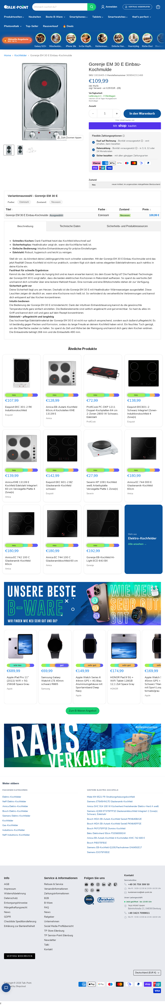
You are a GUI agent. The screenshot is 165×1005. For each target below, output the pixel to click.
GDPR (7, 916)
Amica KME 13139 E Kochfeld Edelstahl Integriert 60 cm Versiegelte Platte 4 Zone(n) (21, 487)
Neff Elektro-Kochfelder (14, 801)
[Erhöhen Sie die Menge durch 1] (117, 113)
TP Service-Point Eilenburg (58, 935)
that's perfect (140, 17)
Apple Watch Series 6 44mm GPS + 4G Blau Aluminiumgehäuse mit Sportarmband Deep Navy (89, 684)
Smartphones (77, 17)
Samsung (45, 688)
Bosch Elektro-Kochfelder (15, 811)
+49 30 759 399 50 (139, 884)
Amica (49, 418)
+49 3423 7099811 (139, 913)
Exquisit (9, 415)
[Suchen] (91, 7)
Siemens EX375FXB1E (98, 852)
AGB (6, 884)
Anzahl (92, 106)
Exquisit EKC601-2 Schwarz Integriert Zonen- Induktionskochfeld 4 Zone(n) (142, 412)
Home (7, 55)
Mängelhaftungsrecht (15, 907)
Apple (9, 688)
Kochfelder (21, 55)
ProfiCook (91, 421)
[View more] (82, 603)
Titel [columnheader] (8, 209)
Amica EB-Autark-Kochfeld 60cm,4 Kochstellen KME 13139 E (61, 410)
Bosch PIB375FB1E (97, 842)
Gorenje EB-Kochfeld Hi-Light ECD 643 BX (101, 559)
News (7, 912)
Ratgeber (49, 916)
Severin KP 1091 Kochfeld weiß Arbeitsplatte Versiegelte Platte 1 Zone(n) (102, 485)
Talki (46, 944)
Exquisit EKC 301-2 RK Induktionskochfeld (18, 408)
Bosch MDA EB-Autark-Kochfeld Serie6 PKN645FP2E (114, 823)
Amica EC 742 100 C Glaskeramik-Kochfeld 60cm (17, 561)
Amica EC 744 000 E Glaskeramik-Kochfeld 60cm (140, 485)
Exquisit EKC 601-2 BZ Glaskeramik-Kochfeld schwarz (59, 485)
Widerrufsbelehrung (15, 893)
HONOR (114, 688)
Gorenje (90, 565)
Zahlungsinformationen (56, 893)
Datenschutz (11, 898)
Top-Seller (32, 26)
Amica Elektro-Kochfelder (15, 806)
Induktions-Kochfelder (13, 830)
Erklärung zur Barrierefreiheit (19, 926)
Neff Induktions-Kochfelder (16, 834)
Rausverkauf (50, 26)
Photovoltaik (12, 26)
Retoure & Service (53, 884)
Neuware (56, 202)
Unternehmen (51, 921)
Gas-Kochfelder (10, 825)
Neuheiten (35, 17)
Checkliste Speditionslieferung (20, 921)
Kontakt (48, 949)
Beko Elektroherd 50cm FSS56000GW (106, 833)
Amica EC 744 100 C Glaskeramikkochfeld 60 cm (62, 559)
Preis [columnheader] (145, 209)
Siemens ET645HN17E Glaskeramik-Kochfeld (109, 801)
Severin (90, 493)
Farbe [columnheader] (101, 209)
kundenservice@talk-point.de (140, 892)
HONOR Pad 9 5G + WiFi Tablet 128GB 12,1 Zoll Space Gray (122, 681)
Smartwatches (117, 17)
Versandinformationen (56, 888)
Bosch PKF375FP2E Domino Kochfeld (106, 828)
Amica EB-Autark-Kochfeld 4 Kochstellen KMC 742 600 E (116, 838)
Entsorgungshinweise (15, 902)
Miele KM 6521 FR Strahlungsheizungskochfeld (111, 796)
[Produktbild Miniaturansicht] (9, 150)
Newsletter (50, 940)
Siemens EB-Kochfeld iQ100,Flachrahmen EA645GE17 (114, 847)
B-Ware (48, 902)
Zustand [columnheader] (124, 209)
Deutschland (145, 972)
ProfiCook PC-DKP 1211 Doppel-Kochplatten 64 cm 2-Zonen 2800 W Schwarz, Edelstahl (102, 412)
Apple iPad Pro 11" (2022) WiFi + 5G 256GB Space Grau (18, 681)
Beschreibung (25, 226)
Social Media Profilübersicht (58, 926)
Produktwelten (13, 17)
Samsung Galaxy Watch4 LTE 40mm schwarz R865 (52, 681)
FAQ (46, 907)
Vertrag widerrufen (19, 956)
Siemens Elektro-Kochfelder (16, 815)
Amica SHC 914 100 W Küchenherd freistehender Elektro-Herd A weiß (123, 806)
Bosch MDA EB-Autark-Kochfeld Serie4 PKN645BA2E (114, 819)
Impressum (10, 888)
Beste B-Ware (54, 17)
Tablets (97, 17)
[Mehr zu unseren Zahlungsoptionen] (123, 136)
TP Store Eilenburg (54, 930)
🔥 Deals (68, 26)
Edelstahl (24, 202)
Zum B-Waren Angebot (82, 710)
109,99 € (154, 215)
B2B (46, 898)
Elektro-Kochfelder (11, 796)
